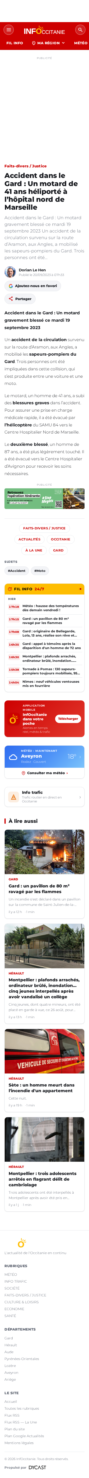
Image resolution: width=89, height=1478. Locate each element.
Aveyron (11, 1372)
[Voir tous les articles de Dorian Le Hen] (10, 272)
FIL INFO (14, 43)
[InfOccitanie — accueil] (44, 29)
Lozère (10, 1365)
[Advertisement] (44, 106)
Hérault (10, 1345)
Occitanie (60, 539)
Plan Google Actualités (24, 1436)
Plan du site (14, 1429)
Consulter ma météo (47, 773)
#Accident (16, 571)
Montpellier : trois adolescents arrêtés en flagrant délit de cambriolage (42, 1179)
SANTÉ (10, 1316)
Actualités (29, 539)
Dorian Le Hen (32, 270)
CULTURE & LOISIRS (21, 1302)
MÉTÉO (10, 1274)
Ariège (10, 1379)
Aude (8, 1352)
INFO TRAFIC (15, 1281)
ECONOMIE (14, 1309)
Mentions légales (19, 1443)
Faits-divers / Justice (25, 166)
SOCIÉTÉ (12, 1288)
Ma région (48, 43)
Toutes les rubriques (21, 1408)
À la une (34, 550)
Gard (58, 550)
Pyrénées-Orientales (21, 1359)
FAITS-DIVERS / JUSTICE (25, 1295)
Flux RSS (12, 1415)
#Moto (39, 571)
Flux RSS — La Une (20, 1422)
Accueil (10, 1401)
